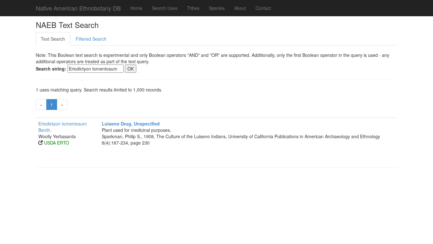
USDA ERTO (56, 142)
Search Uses (165, 8)
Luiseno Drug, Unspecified (131, 123)
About (240, 8)
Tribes (193, 8)
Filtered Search (91, 39)
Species (217, 8)
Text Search (53, 39)
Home (136, 8)
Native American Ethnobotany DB (78, 8)
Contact (263, 8)
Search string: (51, 68)
